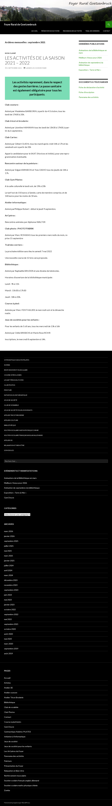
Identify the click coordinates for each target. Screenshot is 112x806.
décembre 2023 (10, 580)
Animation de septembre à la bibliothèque (22, 488)
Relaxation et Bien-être (14, 445)
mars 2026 (8, 531)
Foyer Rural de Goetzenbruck (20, 24)
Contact (106, 31)
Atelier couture (11, 420)
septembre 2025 (11, 541)
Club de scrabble (11, 405)
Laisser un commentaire (36, 68)
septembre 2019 (11, 648)
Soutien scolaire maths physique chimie (21, 430)
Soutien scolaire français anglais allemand (23, 435)
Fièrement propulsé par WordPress (17, 803)
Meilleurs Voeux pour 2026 (90, 57)
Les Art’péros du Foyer (13, 380)
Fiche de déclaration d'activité (91, 87)
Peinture (8, 390)
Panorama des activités (72, 31)
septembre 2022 (11, 614)
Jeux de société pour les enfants (18, 410)
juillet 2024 (9, 565)
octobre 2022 (10, 609)
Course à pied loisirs (12, 375)
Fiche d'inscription (86, 92)
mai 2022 (8, 619)
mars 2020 (8, 644)
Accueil (34, 31)
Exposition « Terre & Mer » (90, 70)
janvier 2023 (9, 604)
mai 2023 (8, 600)
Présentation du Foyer (50, 31)
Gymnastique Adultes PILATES (16, 360)
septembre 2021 (11, 624)
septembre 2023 (11, 590)
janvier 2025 (9, 560)
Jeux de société (10, 400)
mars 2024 (8, 575)
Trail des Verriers (92, 31)
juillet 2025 (9, 546)
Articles (7, 683)
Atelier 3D (8, 440)
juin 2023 (8, 595)
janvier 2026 (9, 536)
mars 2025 (8, 556)
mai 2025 (8, 551)
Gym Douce (9, 450)
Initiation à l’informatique (15, 395)
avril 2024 (8, 570)
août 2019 (8, 653)
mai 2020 (8, 639)
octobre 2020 (10, 629)
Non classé (10, 53)
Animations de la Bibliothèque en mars (20, 478)
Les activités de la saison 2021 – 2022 (35, 60)
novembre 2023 (10, 585)
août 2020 (8, 634)
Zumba (7, 365)
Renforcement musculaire (16, 370)
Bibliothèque (10, 425)
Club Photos (9, 385)
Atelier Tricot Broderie (14, 415)
